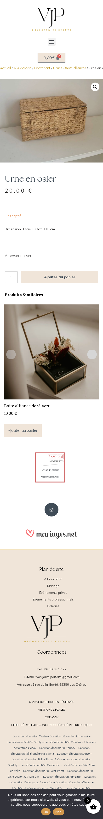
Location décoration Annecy (57, 748)
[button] (52, 42)
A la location (22, 68)
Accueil (5, 68)
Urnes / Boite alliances (69, 68)
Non (58, 812)
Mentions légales (51, 710)
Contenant (42, 68)
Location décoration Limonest (69, 736)
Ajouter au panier (59, 277)
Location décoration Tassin (30, 736)
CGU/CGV (51, 717)
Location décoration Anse (73, 754)
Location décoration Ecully (24, 742)
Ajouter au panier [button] (23, 430)
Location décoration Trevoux (63, 742)
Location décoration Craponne (40, 765)
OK (46, 812)
